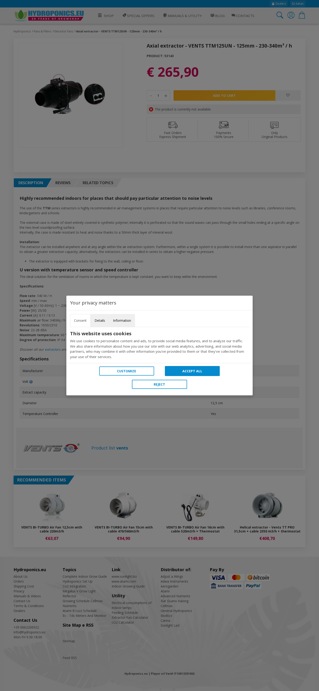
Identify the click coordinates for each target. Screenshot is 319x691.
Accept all (192, 371)
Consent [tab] (80, 320)
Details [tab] (100, 320)
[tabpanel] (159, 345)
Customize (126, 371)
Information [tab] (122, 320)
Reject (159, 384)
